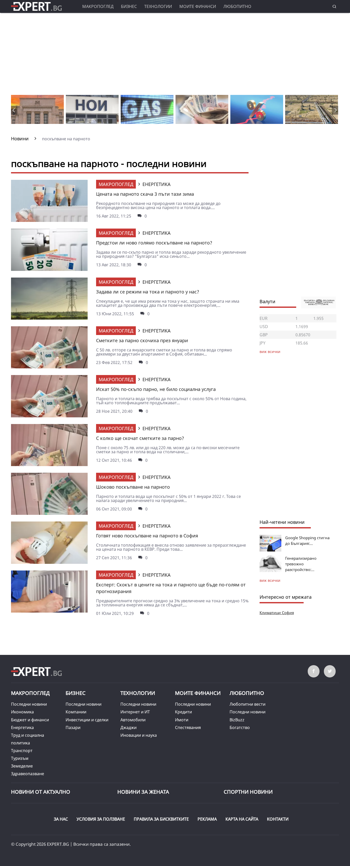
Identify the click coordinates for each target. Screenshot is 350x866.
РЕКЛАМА (207, 819)
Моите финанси (197, 6)
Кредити (183, 712)
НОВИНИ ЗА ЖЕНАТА (143, 791)
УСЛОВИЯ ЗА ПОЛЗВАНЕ (101, 819)
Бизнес (129, 6)
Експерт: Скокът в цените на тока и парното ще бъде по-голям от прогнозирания (171, 588)
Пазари (73, 727)
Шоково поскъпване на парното (133, 487)
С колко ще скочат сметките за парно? (140, 438)
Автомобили (133, 720)
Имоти (181, 720)
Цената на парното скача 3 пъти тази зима (145, 194)
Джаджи (128, 727)
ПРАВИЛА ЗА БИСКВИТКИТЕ (161, 819)
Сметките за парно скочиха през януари (142, 340)
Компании (76, 712)
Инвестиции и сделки (87, 720)
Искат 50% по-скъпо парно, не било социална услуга (156, 389)
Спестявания (188, 727)
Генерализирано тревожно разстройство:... (300, 564)
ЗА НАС (61, 819)
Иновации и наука (138, 735)
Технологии (158, 6)
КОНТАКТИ (278, 819)
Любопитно (237, 6)
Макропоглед (98, 6)
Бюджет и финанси (30, 720)
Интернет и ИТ (135, 712)
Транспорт (22, 750)
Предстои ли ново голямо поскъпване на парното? (154, 243)
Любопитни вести (247, 704)
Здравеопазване (27, 773)
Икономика (22, 712)
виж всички (270, 580)
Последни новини (29, 704)
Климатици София (277, 612)
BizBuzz (237, 720)
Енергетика (22, 727)
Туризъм (19, 758)
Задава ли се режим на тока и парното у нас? (147, 292)
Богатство (240, 727)
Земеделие (22, 766)
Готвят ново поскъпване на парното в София (147, 536)
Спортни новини (248, 791)
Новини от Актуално (40, 791)
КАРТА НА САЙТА (241, 819)
